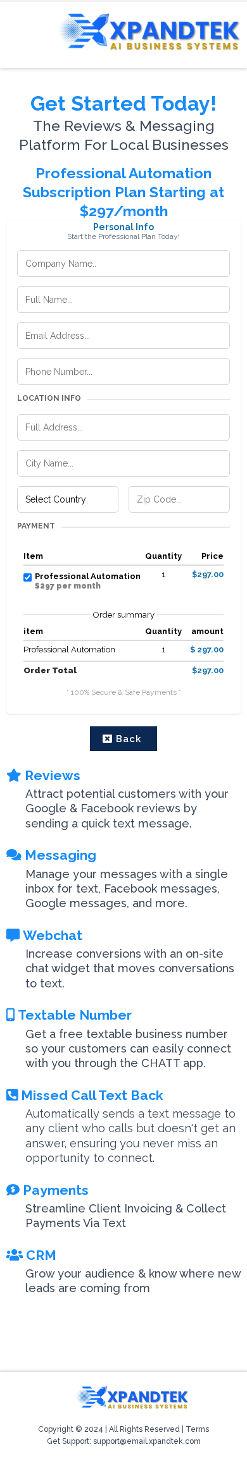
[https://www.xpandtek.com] (149, 32)
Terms (197, 1429)
